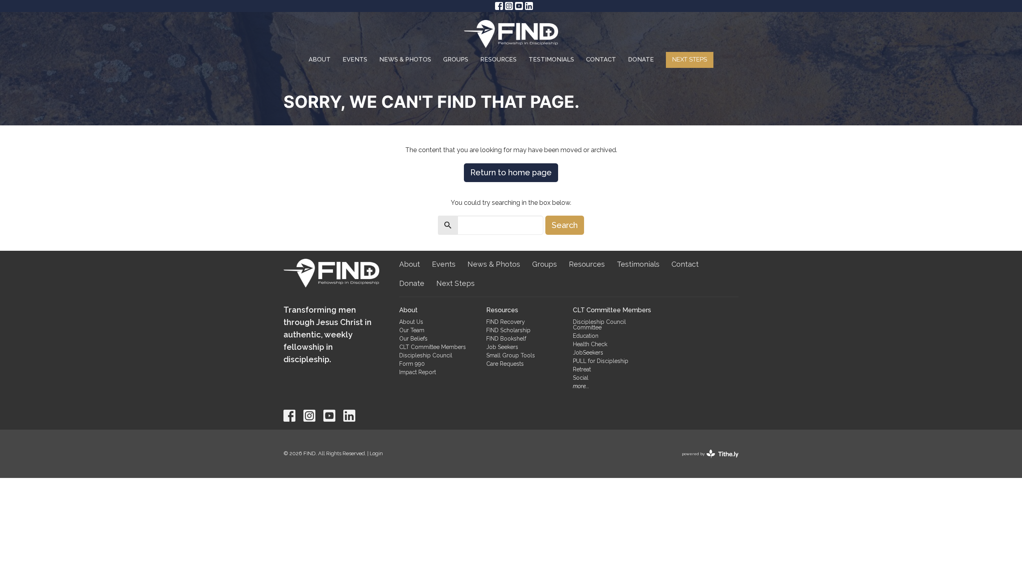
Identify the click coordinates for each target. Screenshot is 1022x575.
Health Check (590, 344)
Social (580, 378)
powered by (706, 461)
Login (376, 453)
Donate (641, 59)
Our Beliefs (413, 338)
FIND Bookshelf (506, 338)
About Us (411, 322)
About (320, 59)
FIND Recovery (505, 322)
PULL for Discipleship (600, 361)
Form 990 (412, 364)
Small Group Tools (510, 355)
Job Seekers (502, 347)
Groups (455, 59)
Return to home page (511, 172)
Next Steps (689, 59)
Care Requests (505, 364)
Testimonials (551, 59)
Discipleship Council (425, 355)
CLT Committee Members (432, 347)
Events (355, 59)
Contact (601, 59)
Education (585, 336)
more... (581, 386)
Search (565, 225)
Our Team (411, 330)
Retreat (582, 369)
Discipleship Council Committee (599, 325)
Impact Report (417, 372)
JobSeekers (588, 352)
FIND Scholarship (508, 330)
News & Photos (405, 59)
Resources (498, 59)
